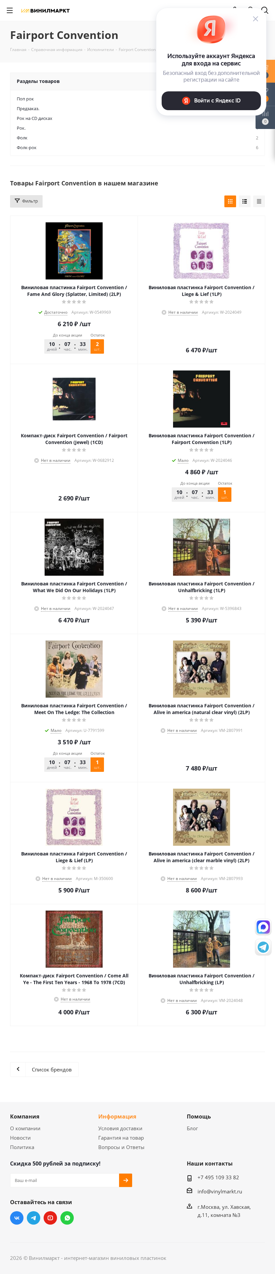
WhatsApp (67, 1218)
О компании (25, 1128)
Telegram (33, 1218)
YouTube (50, 1218)
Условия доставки (120, 1128)
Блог (192, 1128)
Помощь (199, 1116)
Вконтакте (16, 1218)
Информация (117, 1116)
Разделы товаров (38, 81)
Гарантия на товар (121, 1137)
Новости (20, 1137)
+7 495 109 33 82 (218, 1177)
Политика (22, 1147)
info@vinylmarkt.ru (220, 1191)
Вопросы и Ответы (121, 1147)
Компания (24, 1116)
